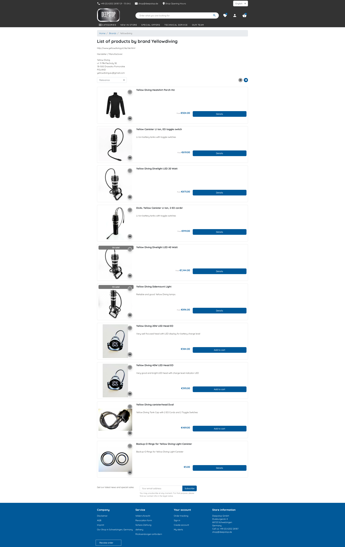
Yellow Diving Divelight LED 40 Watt (157, 247)
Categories (109, 25)
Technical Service (176, 25)
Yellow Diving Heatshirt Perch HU (155, 89)
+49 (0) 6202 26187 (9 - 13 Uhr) (114, 3)
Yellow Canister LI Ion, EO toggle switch (159, 129)
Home (102, 33)
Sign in (177, 520)
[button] (244, 15)
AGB (99, 520)
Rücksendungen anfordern (148, 534)
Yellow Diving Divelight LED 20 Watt (156, 168)
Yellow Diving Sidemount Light (153, 286)
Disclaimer (102, 515)
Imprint (100, 525)
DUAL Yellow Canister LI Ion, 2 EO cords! (159, 207)
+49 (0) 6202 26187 (229, 528)
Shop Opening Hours (174, 3)
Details (219, 114)
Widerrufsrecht (142, 515)
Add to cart (219, 350)
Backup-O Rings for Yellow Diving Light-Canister (164, 443)
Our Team (198, 25)
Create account (181, 525)
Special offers (150, 25)
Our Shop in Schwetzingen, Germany (115, 529)
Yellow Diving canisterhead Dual (155, 404)
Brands (112, 33)
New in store (128, 25)
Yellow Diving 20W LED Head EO (154, 325)
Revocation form (143, 520)
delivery (139, 529)
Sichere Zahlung (143, 525)
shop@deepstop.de (146, 3)
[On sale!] (115, 262)
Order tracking (181, 515)
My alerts (178, 529)
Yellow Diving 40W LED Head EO (154, 365)
